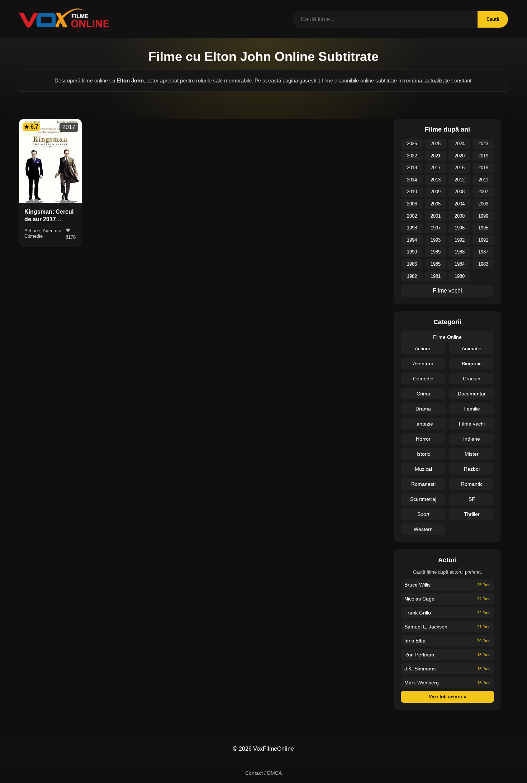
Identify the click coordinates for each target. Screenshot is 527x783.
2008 (460, 191)
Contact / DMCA (263, 773)
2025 (436, 143)
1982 (412, 276)
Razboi (472, 469)
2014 (412, 179)
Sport (423, 514)
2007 (483, 191)
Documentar (472, 394)
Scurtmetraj (423, 499)
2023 (483, 143)
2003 (483, 204)
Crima (423, 394)
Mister (472, 454)
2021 (436, 155)
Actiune (423, 348)
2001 (436, 216)
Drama (423, 409)
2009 (436, 191)
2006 (412, 204)
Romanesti (423, 484)
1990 (412, 252)
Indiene (471, 439)
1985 (436, 264)
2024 (460, 143)
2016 (460, 167)
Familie (472, 409)
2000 (460, 216)
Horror (423, 439)
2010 (412, 191)
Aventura (423, 363)
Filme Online (447, 337)
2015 (483, 167)
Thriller (472, 514)
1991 (483, 240)
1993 (436, 240)
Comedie (423, 378)
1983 (483, 264)
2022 (412, 155)
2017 (436, 167)
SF (472, 499)
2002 (412, 216)
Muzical (423, 469)
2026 (412, 143)
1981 (436, 276)
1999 (483, 216)
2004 (460, 204)
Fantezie (423, 424)
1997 (436, 228)
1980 (460, 276)
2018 (412, 167)
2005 (436, 204)
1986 (412, 264)
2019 (483, 155)
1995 (483, 228)
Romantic (472, 484)
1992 (460, 240)
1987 (483, 252)
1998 (412, 228)
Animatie (471, 348)
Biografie (472, 363)
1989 (436, 252)
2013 (436, 179)
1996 (460, 228)
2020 (460, 155)
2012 (460, 179)
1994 (412, 240)
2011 (483, 179)
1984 (460, 264)
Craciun (471, 378)
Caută (492, 19)
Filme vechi (447, 291)
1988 (460, 252)
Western (423, 529)
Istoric (423, 454)
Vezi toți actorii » (447, 696)
